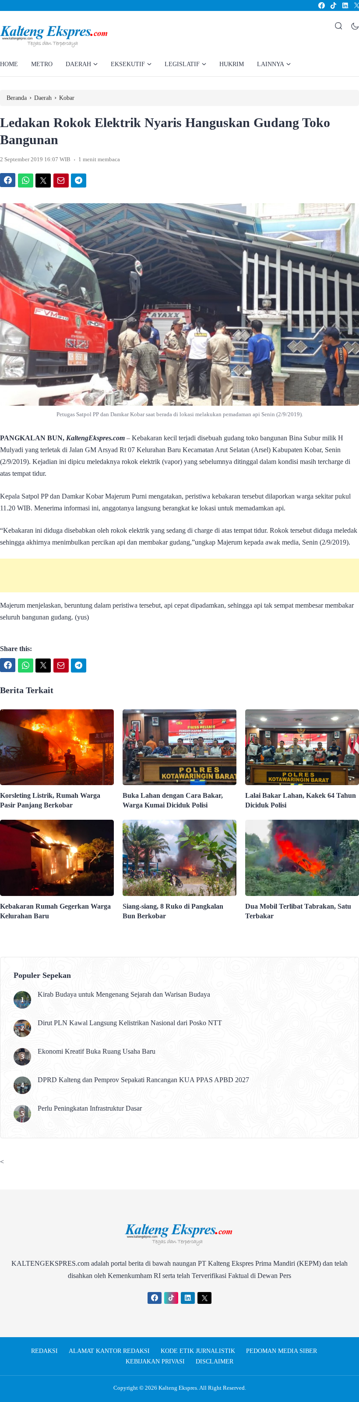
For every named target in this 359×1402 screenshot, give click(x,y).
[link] (321, 5)
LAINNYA (270, 64)
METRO (42, 64)
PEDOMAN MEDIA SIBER (281, 1351)
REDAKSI (44, 1351)
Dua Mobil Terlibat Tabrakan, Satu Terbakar (298, 911)
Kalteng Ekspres (177, 1387)
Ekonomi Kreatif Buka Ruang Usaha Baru (96, 1051)
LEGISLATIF (182, 64)
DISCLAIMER (214, 1361)
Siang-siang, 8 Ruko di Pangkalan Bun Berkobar (173, 911)
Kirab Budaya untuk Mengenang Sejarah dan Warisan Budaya (124, 994)
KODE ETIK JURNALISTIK (198, 1351)
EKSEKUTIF (128, 64)
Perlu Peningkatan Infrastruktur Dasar (91, 1108)
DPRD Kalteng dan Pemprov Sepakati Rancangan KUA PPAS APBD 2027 (143, 1079)
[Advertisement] (179, 575)
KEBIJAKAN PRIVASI (155, 1361)
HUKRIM (231, 64)
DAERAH (78, 64)
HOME (9, 64)
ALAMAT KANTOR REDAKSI (109, 1351)
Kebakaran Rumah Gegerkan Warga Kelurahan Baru (55, 911)
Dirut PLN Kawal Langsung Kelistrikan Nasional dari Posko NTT (130, 1023)
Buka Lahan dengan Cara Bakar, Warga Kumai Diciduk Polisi (173, 800)
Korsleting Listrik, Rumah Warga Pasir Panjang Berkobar (50, 800)
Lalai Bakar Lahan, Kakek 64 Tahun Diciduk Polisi (300, 800)
